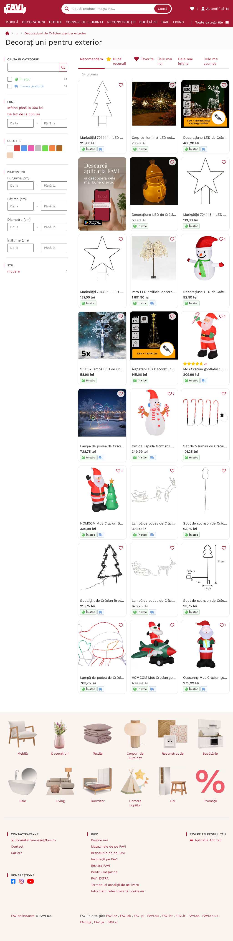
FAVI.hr (168, 916)
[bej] (10, 155)
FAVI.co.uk (210, 916)
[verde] (45, 148)
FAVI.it (181, 916)
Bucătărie (148, 22)
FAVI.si (112, 922)
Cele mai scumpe (211, 61)
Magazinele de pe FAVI (108, 846)
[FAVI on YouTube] (30, 881)
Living (178, 22)
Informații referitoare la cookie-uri (118, 891)
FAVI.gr (100, 922)
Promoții (210, 801)
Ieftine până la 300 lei (25, 108)
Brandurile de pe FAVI (108, 853)
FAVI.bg (86, 922)
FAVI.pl (139, 916)
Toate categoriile (209, 22)
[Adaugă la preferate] (120, 85)
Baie (165, 22)
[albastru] (24, 148)
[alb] (10, 148)
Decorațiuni (33, 22)
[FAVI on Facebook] (13, 881)
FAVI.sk (126, 916)
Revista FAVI (100, 865)
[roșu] (17, 148)
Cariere (16, 853)
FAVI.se (194, 916)
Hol (172, 801)
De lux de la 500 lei (23, 114)
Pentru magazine (104, 872)
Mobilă (11, 22)
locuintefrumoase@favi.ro (35, 840)
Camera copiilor (135, 803)
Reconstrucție (121, 22)
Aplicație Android (208, 840)
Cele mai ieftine (185, 61)
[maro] (59, 148)
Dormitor (98, 801)
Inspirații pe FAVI (104, 859)
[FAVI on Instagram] (21, 881)
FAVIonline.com (23, 916)
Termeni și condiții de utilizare (115, 885)
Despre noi (99, 840)
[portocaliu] (52, 148)
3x (205, 363)
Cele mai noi (164, 61)
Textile (55, 22)
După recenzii (119, 61)
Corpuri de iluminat (85, 22)
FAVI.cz (112, 916)
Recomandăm (91, 59)
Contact (17, 846)
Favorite (147, 59)
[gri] (38, 148)
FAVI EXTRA (100, 878)
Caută (162, 8)
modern (13, 271)
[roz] (31, 148)
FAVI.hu (153, 916)
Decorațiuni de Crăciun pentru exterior (55, 33)
